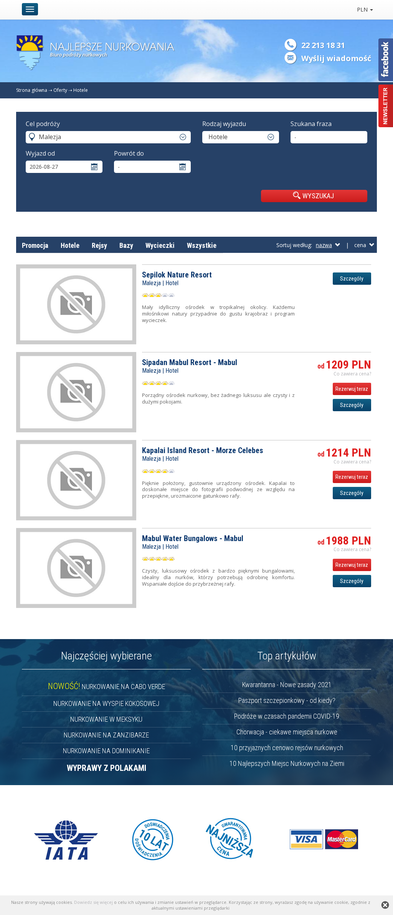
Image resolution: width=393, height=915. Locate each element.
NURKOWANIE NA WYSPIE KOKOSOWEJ (106, 703)
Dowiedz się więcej (93, 902)
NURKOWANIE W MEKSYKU (106, 719)
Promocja (35, 245)
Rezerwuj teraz (351, 389)
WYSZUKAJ (318, 196)
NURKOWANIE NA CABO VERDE (106, 687)
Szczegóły (351, 279)
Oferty (60, 90)
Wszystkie (201, 245)
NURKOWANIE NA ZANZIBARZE (106, 735)
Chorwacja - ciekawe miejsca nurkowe (286, 732)
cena (361, 245)
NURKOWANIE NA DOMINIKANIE (106, 751)
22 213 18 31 (323, 45)
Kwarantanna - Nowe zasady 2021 (287, 685)
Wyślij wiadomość (336, 58)
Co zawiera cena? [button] (352, 373)
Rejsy (99, 245)
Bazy (126, 245)
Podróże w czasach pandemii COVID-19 (286, 716)
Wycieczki (160, 245)
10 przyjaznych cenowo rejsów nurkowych (287, 748)
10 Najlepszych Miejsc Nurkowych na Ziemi (287, 763)
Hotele (80, 90)
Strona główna (31, 90)
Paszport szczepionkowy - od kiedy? (286, 700)
